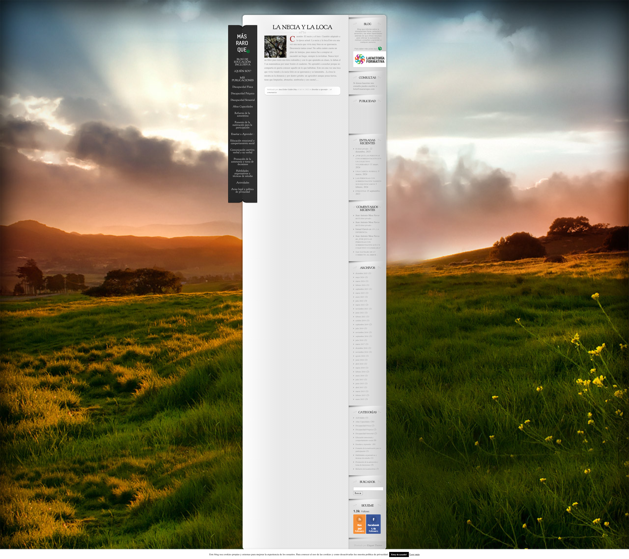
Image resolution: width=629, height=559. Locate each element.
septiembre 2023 (362, 289)
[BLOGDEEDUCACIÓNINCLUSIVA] (242, 62)
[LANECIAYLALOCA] (302, 27)
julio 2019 (359, 328)
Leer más (415, 554)
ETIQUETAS (361, 191)
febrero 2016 (361, 371)
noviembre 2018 (362, 332)
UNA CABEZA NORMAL (367, 171)
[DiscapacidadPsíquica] (242, 93)
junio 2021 (360, 312)
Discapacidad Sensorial (365, 433)
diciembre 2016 (362, 348)
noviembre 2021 (362, 308)
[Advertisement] (368, 117)
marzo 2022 (360, 304)
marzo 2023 (360, 293)
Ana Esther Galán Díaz (288, 89)
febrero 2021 (361, 316)
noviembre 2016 (362, 352)
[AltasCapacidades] (242, 106)
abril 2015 (359, 387)
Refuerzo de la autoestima (365, 469)
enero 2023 (360, 297)
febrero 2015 (361, 395)
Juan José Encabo (362, 251)
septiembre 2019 (362, 324)
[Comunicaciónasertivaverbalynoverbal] (242, 151)
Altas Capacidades (363, 421)
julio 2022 (359, 300)
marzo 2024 (360, 281)
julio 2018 (359, 340)
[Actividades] (242, 182)
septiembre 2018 (362, 336)
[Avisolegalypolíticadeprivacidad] (242, 190)
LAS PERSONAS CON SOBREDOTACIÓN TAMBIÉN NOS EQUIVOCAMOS (368, 181)
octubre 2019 (361, 320)
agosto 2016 (360, 356)
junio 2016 (360, 360)
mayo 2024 (360, 277)
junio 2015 (360, 383)
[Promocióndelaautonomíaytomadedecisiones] (242, 162)
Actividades (360, 417)
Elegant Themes (374, 545)
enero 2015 (360, 399)
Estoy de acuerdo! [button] (399, 554)
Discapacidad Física (363, 425)
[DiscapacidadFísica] (242, 87)
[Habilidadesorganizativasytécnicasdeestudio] (242, 174)
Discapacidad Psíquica (364, 429)
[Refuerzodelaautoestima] (242, 114)
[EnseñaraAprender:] (242, 134)
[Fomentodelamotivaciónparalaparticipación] (242, 125)
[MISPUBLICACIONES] (242, 79)
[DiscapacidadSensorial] (242, 100)
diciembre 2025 (362, 273)
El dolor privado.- (362, 148)
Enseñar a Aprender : (320, 89)
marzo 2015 (360, 391)
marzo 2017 (360, 344)
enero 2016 (360, 375)
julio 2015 (359, 379)
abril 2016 (359, 363)
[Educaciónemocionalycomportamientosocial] (242, 142)
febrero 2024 (361, 285)
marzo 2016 (360, 367)
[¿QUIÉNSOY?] (242, 71)
